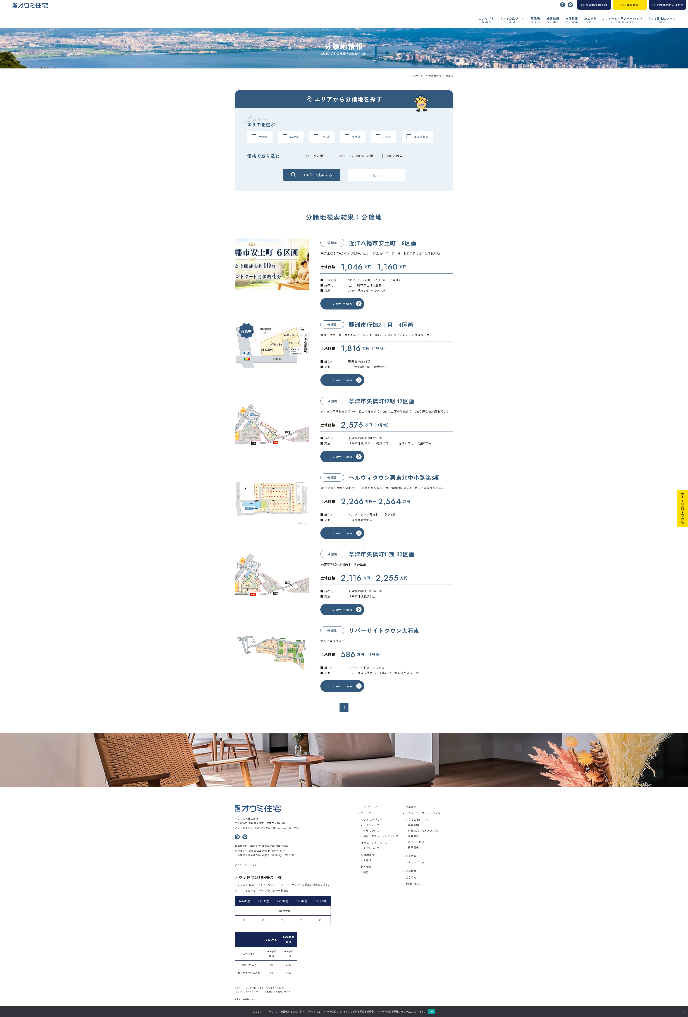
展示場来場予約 (596, 5)
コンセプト (486, 19)
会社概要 (413, 836)
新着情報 (410, 856)
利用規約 (271, 991)
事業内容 (413, 825)
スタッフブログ (414, 862)
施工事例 (590, 19)
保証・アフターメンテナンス (381, 836)
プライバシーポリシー (247, 864)
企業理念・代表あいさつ (423, 830)
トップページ (369, 806)
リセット (376, 175)
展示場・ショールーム (374, 842)
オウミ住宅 (30, 5)
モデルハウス (371, 848)
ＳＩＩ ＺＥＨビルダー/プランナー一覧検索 (261, 890)
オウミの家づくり (512, 19)
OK (431, 1011)
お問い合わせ (413, 884)
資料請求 (633, 5)
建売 (366, 872)
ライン (570, 4)
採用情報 (413, 847)
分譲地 (367, 860)
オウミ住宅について (661, 19)
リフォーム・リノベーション (622, 19)
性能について (371, 830)
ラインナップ (371, 825)
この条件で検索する (315, 174)
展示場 (535, 19)
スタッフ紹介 (416, 842)
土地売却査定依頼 (682, 511)
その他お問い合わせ (670, 5)
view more (342, 303)
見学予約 (410, 877)
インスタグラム (562, 4)
